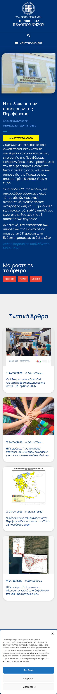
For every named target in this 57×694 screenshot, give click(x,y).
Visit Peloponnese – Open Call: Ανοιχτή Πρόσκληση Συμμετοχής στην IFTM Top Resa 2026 (25, 383)
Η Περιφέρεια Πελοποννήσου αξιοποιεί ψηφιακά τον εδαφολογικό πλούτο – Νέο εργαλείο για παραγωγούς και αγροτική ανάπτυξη (27, 592)
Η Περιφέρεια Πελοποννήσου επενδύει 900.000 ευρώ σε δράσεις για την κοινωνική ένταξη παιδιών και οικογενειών (28, 453)
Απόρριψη (28, 678)
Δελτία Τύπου (28, 125)
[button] (52, 633)
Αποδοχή (28, 670)
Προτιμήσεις (29, 686)
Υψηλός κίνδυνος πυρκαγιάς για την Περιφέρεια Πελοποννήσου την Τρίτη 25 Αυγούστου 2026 (28, 521)
